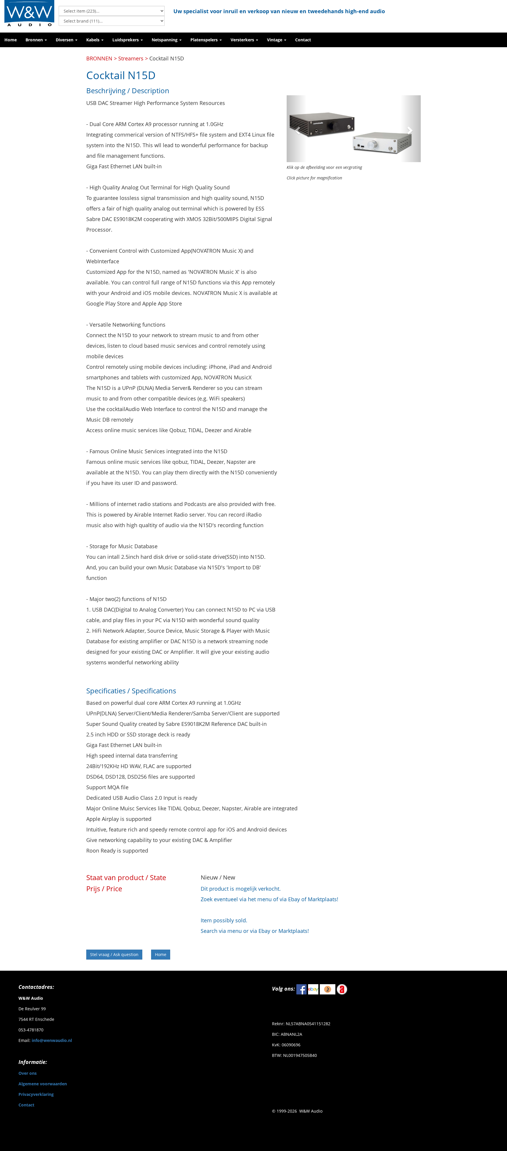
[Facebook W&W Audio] (301, 988)
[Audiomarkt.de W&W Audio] (342, 988)
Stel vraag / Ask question (114, 954)
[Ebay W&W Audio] (313, 988)
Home (160, 954)
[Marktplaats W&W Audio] (327, 988)
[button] (36, 40)
